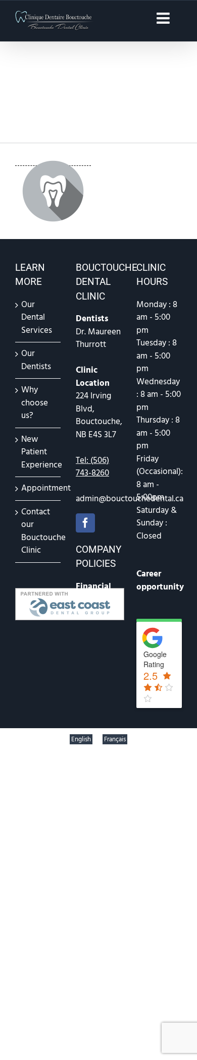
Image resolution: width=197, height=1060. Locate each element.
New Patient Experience (38, 452)
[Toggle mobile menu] (164, 18)
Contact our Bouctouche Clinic (38, 531)
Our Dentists (36, 360)
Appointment (38, 488)
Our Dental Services (36, 317)
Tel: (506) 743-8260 (92, 467)
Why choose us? (34, 403)
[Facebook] (85, 523)
